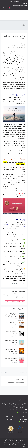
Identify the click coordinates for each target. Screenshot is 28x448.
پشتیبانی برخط (9, 416)
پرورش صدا (21, 47)
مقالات (17, 47)
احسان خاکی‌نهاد (14, 45)
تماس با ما (24, 416)
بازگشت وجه (10, 419)
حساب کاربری (23, 419)
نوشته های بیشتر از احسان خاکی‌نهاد (15, 301)
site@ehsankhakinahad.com (19, 6)
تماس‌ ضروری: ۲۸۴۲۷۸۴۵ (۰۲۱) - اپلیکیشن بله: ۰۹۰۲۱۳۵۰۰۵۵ (17, 2)
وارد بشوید (10, 382)
